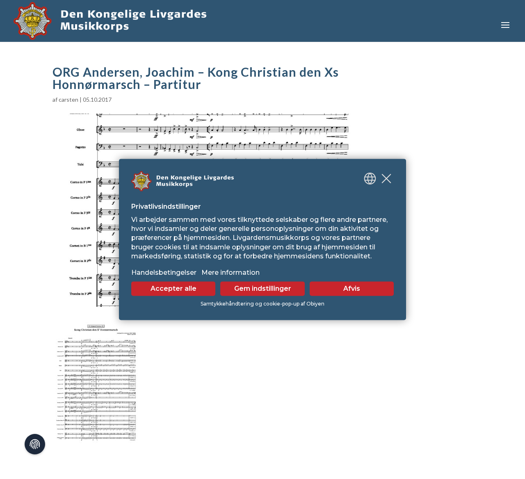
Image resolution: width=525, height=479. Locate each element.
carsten (68, 99)
